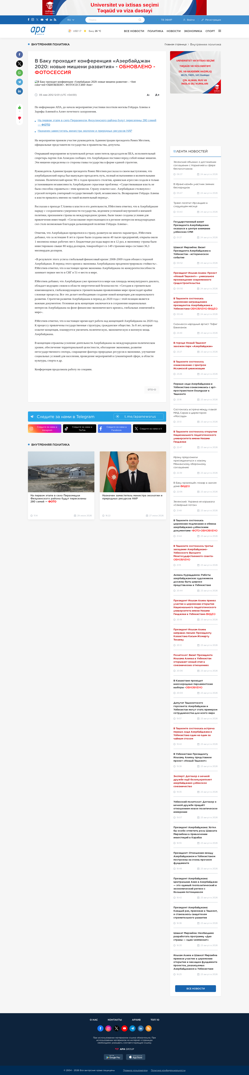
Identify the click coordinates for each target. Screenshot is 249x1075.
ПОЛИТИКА (155, 31)
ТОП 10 (155, 1019)
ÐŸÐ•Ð (152, 389)
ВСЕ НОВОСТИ (134, 31)
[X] (37, 20)
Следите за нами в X (151, 428)
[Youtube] (42, 20)
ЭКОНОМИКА (193, 31)
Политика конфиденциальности (168, 1070)
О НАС (94, 1019)
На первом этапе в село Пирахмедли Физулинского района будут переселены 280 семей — (97, 122)
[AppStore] (135, 1057)
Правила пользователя (135, 1070)
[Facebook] (28, 20)
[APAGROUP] (124, 1049)
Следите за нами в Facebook (117, 428)
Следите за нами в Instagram (47, 428)
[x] (116, 1028)
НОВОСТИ (174, 31)
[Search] (140, 20)
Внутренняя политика (205, 44)
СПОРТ (210, 31)
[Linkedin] (51, 20)
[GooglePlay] (113, 1057)
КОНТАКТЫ (115, 1019)
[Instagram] (32, 20)
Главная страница (175, 44)
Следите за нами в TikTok (82, 428)
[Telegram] (46, 20)
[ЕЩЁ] (218, 31)
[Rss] (55, 20)
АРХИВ (136, 1019)
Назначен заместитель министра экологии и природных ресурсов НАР (85, 130)
